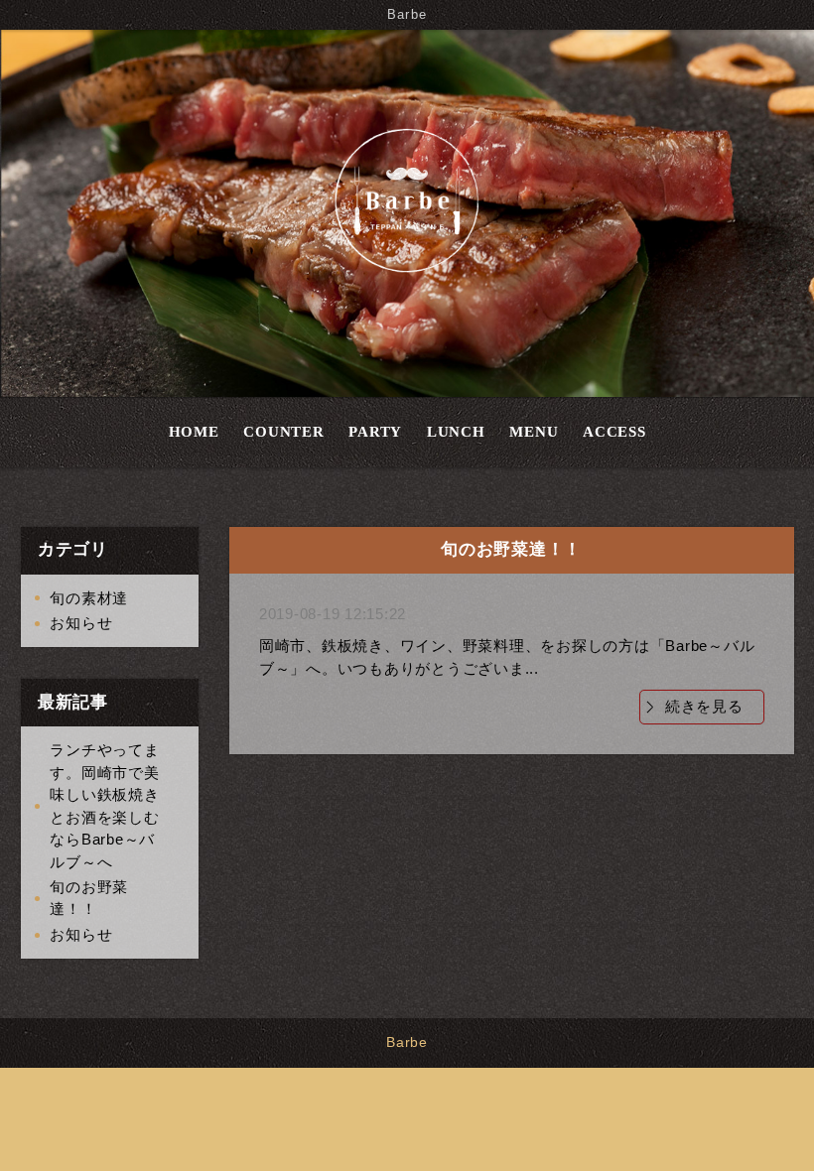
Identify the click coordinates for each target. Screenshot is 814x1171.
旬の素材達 (89, 597)
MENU (533, 432)
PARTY (375, 432)
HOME (194, 432)
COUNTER (283, 432)
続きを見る (704, 706)
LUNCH (456, 432)
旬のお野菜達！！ (89, 898)
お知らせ (81, 622)
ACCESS (614, 432)
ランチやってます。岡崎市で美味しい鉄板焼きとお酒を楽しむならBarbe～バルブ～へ (104, 805)
